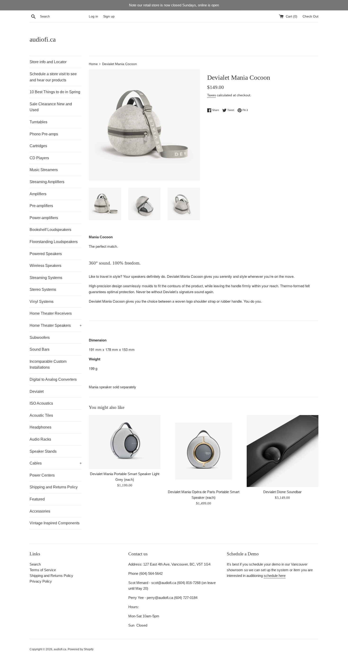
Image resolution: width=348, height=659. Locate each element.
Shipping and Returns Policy (54, 487)
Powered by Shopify (81, 649)
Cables (56, 463)
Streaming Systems (46, 278)
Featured (37, 499)
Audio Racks (40, 439)
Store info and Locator (48, 62)
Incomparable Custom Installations (48, 364)
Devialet (37, 391)
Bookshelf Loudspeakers (50, 230)
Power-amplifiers (44, 218)
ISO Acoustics (41, 403)
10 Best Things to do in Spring (55, 92)
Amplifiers (38, 194)
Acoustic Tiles (41, 415)
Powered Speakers (46, 254)
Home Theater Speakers (56, 325)
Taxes (211, 95)
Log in (93, 16)
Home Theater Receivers (51, 313)
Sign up (109, 16)
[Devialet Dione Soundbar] (282, 451)
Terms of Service (43, 570)
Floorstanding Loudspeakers (54, 242)
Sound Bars (39, 349)
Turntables (38, 122)
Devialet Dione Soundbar (282, 492)
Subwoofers (40, 338)
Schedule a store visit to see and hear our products (53, 77)
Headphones (40, 427)
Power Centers (42, 475)
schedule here (275, 576)
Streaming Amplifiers (47, 182)
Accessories (40, 511)
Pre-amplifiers (41, 206)
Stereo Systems (43, 289)
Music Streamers (44, 170)
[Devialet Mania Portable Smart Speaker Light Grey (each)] (125, 442)
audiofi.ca (43, 39)
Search (35, 564)
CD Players (39, 158)
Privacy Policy (41, 581)
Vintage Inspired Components (55, 523)
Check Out (310, 16)
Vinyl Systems (42, 302)
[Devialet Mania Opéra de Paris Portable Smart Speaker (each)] (203, 451)
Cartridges (38, 146)
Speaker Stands (43, 451)
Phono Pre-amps (44, 134)
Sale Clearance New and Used (51, 107)
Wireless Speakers (45, 266)
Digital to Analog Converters (53, 379)
